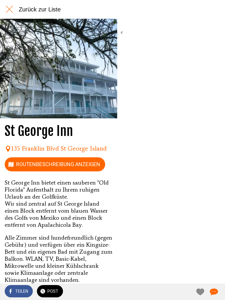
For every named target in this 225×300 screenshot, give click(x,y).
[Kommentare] (213, 292)
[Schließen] (9, 9)
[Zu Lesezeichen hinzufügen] (199, 292)
